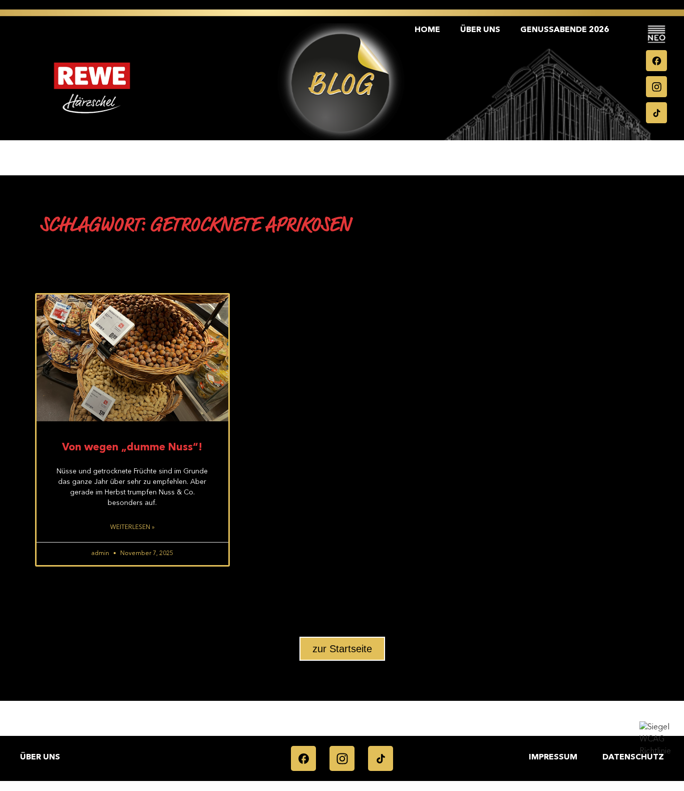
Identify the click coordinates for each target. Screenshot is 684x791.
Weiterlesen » (132, 527)
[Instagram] (656, 86)
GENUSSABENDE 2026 (564, 30)
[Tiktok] (656, 112)
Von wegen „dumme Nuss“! (132, 447)
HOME (427, 30)
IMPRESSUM (553, 757)
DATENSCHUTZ (633, 757)
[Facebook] (656, 60)
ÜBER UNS (480, 30)
